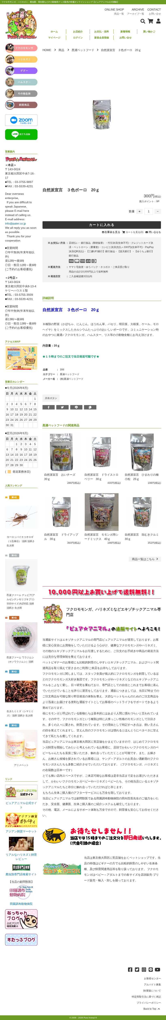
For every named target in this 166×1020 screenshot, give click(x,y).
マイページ (54, 37)
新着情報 (125, 31)
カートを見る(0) (134, 232)
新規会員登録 (101, 37)
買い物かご (149, 31)
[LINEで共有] (76, 407)
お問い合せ (125, 37)
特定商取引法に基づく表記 (146, 996)
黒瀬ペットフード (83, 50)
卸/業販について (152, 990)
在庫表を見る (112, 232)
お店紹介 (78, 31)
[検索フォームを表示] (142, 21)
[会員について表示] (157, 21)
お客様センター (152, 978)
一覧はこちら (143, 559)
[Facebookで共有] (49, 407)
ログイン (78, 37)
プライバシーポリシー (149, 1002)
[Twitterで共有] (62, 407)
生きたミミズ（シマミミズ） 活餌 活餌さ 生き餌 (20, 713)
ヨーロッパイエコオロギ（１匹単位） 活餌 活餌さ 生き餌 (21, 541)
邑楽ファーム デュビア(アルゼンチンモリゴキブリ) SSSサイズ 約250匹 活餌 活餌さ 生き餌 (21, 601)
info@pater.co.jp (15, 223)
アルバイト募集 (152, 984)
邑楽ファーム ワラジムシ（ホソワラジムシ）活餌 (20, 659)
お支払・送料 (101, 31)
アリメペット (21, 765)
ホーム (54, 31)
